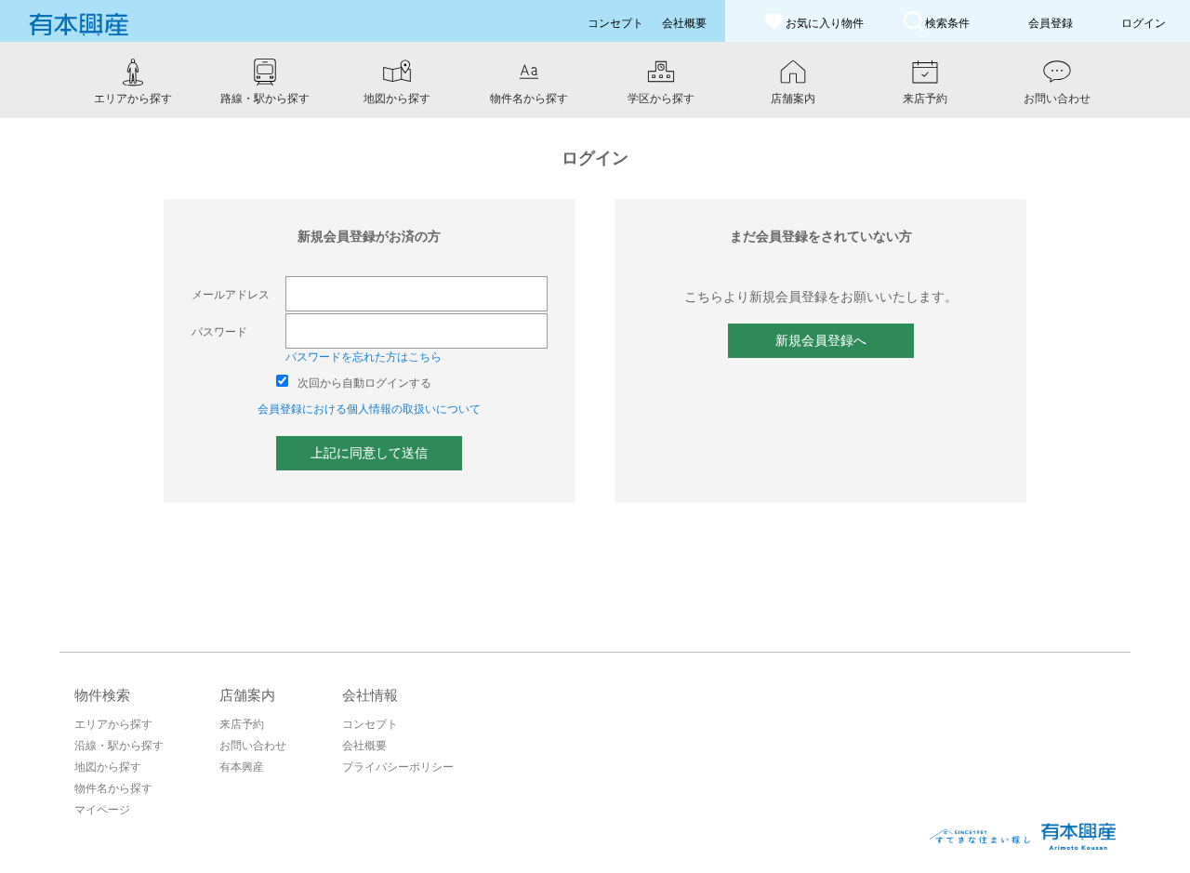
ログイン (1143, 23)
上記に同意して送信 (369, 452)
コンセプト (370, 724)
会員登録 (1050, 23)
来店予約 (241, 724)
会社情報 (370, 695)
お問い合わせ (252, 745)
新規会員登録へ (820, 340)
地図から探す (107, 767)
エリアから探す (113, 724)
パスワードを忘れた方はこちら (363, 357)
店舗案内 (247, 695)
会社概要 (364, 745)
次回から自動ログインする (364, 383)
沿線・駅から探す (119, 745)
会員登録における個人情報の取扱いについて (369, 409)
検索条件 (947, 23)
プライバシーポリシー (398, 767)
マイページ (102, 809)
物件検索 (102, 695)
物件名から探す (113, 788)
